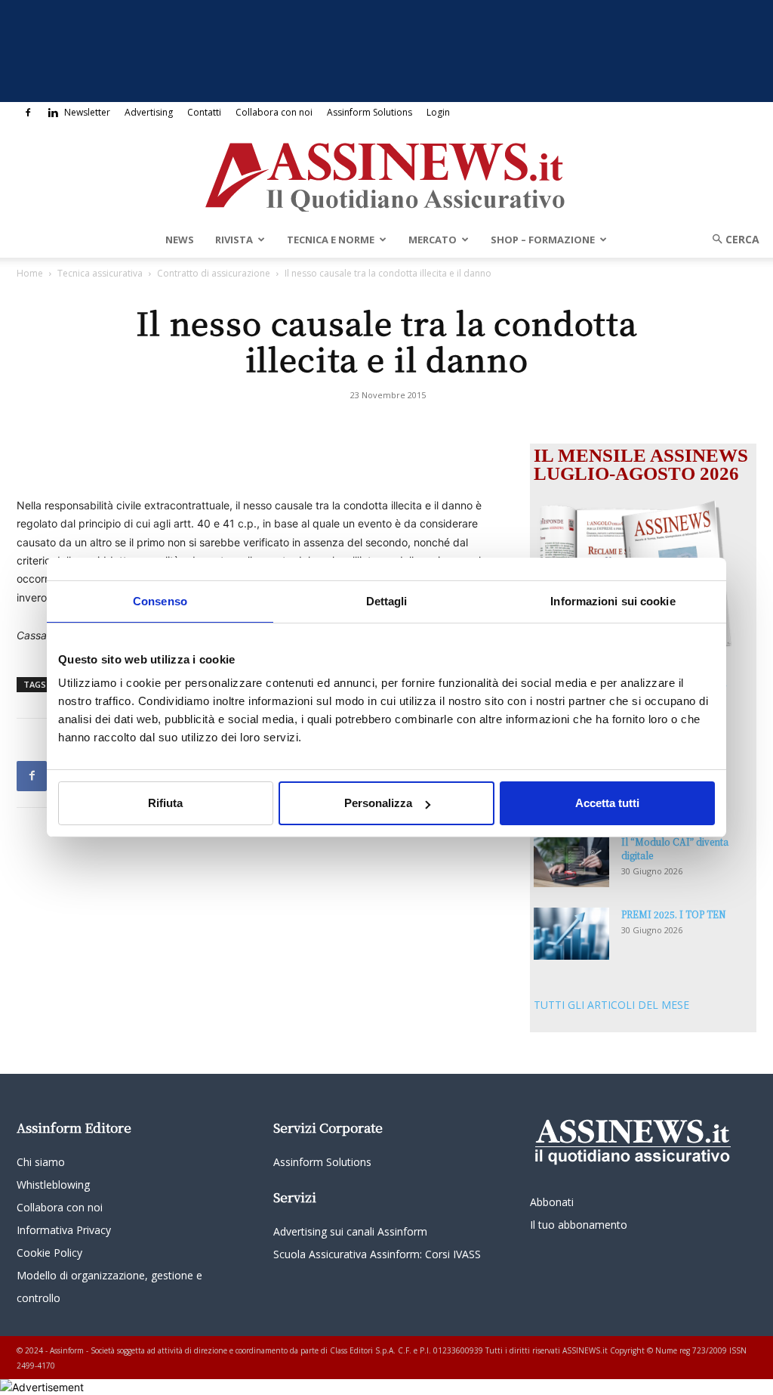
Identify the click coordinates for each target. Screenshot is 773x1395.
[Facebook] (28, 112)
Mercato (432, 239)
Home (30, 273)
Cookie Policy (49, 1252)
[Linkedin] (53, 112)
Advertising (149, 112)
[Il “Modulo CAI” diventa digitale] (571, 861)
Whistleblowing (53, 1184)
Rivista (234, 239)
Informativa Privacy (64, 1230)
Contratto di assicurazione (213, 273)
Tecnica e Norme (330, 239)
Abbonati (552, 1202)
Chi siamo (41, 1162)
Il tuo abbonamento (578, 1224)
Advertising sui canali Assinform (350, 1231)
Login (438, 112)
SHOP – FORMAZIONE (543, 239)
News (179, 239)
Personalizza (378, 802)
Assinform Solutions (369, 112)
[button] (731, 239)
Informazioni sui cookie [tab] (612, 601)
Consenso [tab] (160, 601)
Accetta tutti (607, 802)
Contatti (204, 112)
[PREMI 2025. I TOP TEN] (571, 934)
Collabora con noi (274, 112)
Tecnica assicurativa (100, 273)
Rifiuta (165, 802)
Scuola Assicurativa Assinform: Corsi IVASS (377, 1254)
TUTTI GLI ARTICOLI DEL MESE (611, 1005)
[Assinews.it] (386, 173)
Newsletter (87, 112)
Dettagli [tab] (387, 601)
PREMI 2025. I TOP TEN (673, 914)
